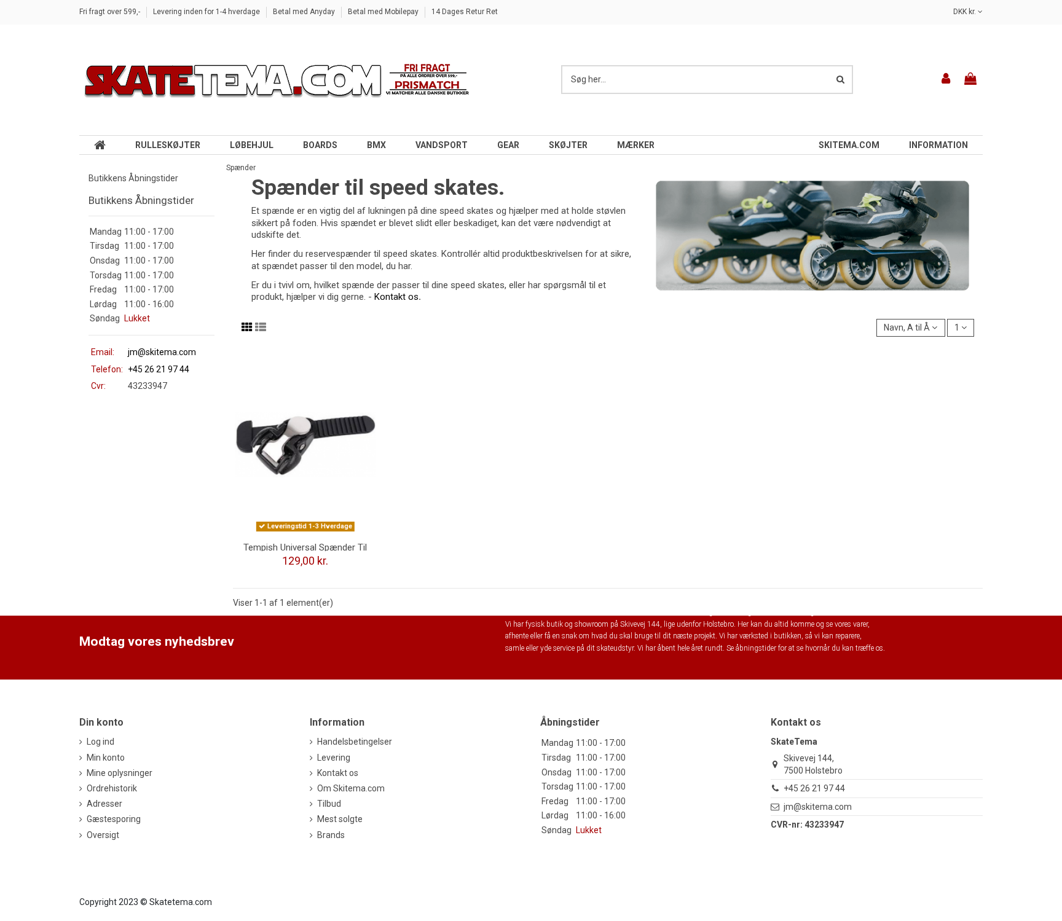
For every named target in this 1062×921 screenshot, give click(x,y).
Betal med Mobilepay (384, 11)
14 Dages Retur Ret (464, 11)
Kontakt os (396, 296)
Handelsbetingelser (354, 742)
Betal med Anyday (305, 11)
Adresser (104, 804)
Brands (331, 835)
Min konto (106, 757)
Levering (333, 757)
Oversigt (103, 835)
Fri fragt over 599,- (110, 11)
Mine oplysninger (119, 773)
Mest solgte (340, 819)
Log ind (100, 742)
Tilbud (329, 804)
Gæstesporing (114, 819)
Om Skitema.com (351, 788)
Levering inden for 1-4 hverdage (207, 11)
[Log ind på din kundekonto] (946, 80)
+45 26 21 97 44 (814, 788)
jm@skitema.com (162, 352)
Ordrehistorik (112, 788)
